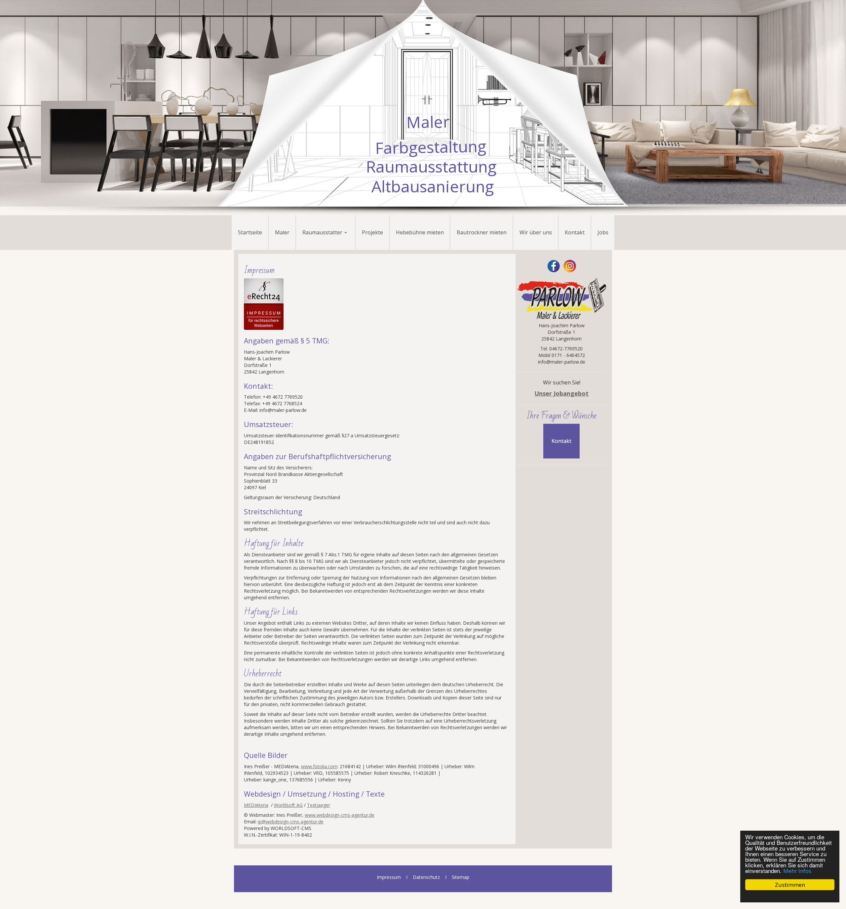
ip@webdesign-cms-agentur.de (291, 821)
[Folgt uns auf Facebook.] (553, 265)
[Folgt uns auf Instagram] (570, 265)
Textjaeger (318, 805)
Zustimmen (790, 885)
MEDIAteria (256, 805)
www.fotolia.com (319, 766)
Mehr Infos (797, 871)
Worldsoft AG (288, 805)
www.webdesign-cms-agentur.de (339, 815)
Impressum (389, 877)
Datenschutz (426, 877)
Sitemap (460, 877)
